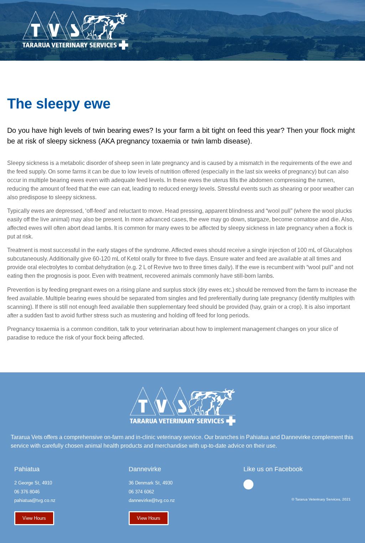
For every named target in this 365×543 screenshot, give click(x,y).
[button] (268, 29)
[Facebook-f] (248, 484)
